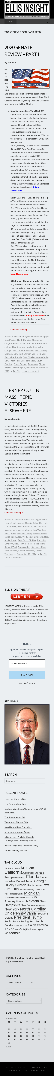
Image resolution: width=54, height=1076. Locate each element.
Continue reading (20, 329)
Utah (17, 929)
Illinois (30, 885)
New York (22, 537)
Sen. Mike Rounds (13, 357)
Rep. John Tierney (23, 544)
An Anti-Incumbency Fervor (17, 832)
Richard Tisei (10, 547)
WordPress (38, 1067)
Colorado (28, 872)
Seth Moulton (10, 550)
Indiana (38, 885)
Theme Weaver (36, 1071)
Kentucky (30, 890)
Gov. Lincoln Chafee (22, 530)
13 (27, 1032)
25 (15, 1039)
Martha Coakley (24, 533)
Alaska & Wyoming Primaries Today (21, 845)
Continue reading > (13, 512)
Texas (42, 364)
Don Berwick (10, 526)
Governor (18, 519)
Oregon (8, 343)
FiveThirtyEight (19, 877)
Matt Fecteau (10, 537)
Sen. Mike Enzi (39, 354)
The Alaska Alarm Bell (14, 817)
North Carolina (24, 340)
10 (9, 1032)
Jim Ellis (16, 371)
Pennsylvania (24, 913)
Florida (32, 876)
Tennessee (33, 364)
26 (21, 1039)
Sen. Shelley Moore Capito (35, 357)
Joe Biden (23, 890)
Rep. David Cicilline (27, 540)
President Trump (28, 917)
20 (27, 1036)
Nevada (32, 901)
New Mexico (10, 340)
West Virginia (19, 367)
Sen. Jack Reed (34, 343)
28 (33, 1039)
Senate (34, 336)
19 (21, 1036)
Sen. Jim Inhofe (24, 347)
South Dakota (20, 364)
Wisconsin (12, 933)
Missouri (29, 897)
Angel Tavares (17, 523)
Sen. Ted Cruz (21, 925)
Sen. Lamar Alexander (23, 350)
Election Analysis (22, 336)
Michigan (32, 893)
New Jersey (28, 905)
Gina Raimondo (25, 526)
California (13, 872)
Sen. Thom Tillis (12, 361)
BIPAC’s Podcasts (35, 609)
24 (9, 1039)
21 (33, 1036)
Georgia (40, 881)
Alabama (9, 868)
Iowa (46, 885)
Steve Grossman (26, 550)
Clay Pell (43, 523)
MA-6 (13, 533)
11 (15, 1032)
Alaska (17, 869)
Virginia (8, 367)
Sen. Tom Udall (28, 361)
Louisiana (40, 889)
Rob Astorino (24, 547)
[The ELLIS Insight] (27, 9)
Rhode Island (19, 343)
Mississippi (20, 898)
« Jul (8, 1046)
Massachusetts (40, 533)
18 (15, 1036)
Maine (7, 894)
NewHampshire (35, 537)
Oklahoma (37, 340)
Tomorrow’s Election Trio (16, 822)
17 (9, 1036)
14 (33, 1032)
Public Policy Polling (16, 921)
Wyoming (30, 367)
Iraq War (37, 530)
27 (27, 1039)
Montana (20, 901)
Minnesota (10, 897)
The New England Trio (15, 804)
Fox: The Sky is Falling (15, 799)
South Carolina (38, 925)
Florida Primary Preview (15, 850)
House (27, 519)
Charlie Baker (31, 523)
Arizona (27, 868)
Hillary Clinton (15, 885)
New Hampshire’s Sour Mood (18, 827)
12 (21, 1032)
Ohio (8, 913)
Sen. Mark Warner (22, 354)
